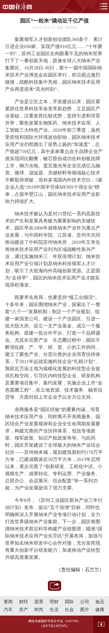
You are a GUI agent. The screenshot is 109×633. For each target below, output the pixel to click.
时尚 (38, 609)
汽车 (8, 609)
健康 (99, 609)
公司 (84, 601)
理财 (53, 601)
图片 (84, 609)
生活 (53, 609)
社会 (69, 609)
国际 (69, 601)
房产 (23, 609)
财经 (23, 601)
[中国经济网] (17, 7)
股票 (38, 601)
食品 (99, 601)
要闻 (8, 601)
